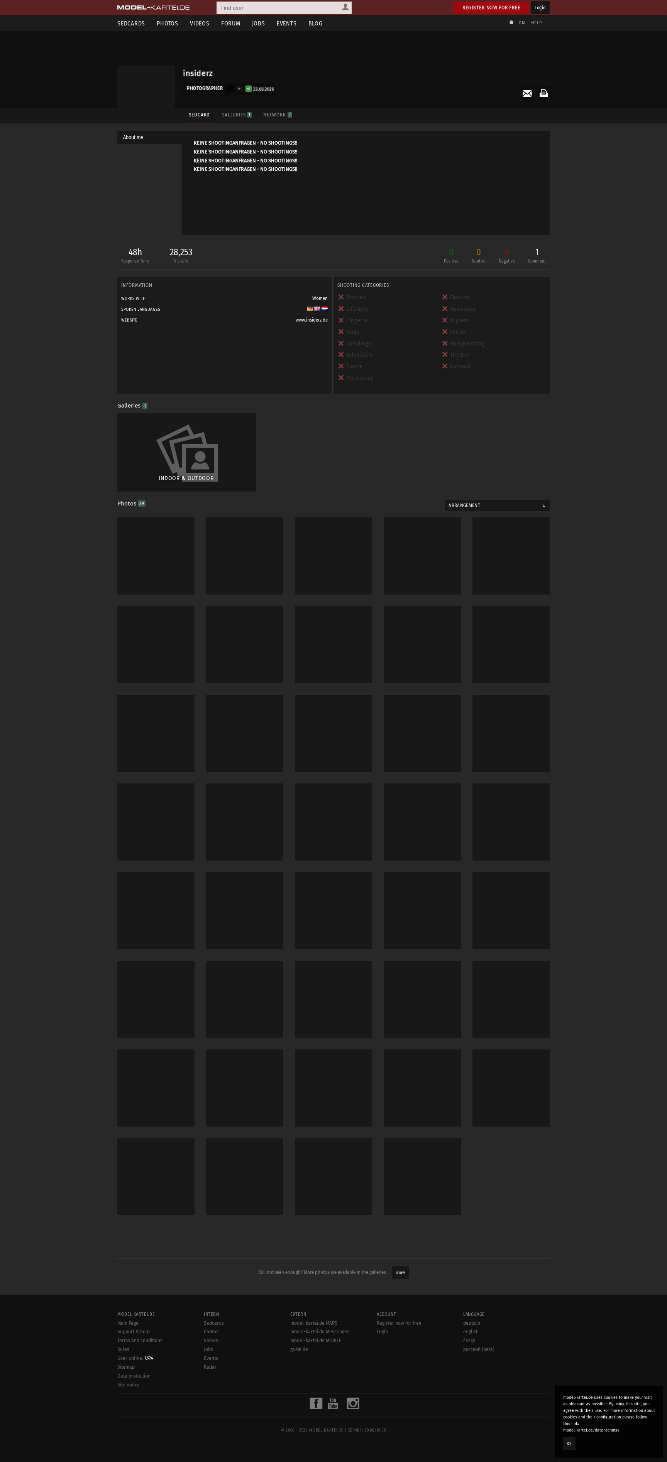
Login (540, 7)
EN (522, 22)
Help (536, 22)
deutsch (471, 1323)
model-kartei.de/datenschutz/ (591, 1430)
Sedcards (131, 23)
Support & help (133, 1331)
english (471, 1331)
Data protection (134, 1376)
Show (400, 1272)
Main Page (128, 1323)
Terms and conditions (140, 1340)
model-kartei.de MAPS (313, 1323)
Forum (230, 23)
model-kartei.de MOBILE (316, 1340)
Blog (315, 23)
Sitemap (126, 1367)
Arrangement (464, 505)
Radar (210, 1367)
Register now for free (491, 7)
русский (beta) (478, 1349)
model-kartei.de (326, 1430)
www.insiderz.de (312, 320)
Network (276, 115)
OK (569, 1443)
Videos (200, 23)
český (469, 1340)
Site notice (128, 1385)
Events (287, 23)
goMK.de (299, 1349)
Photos (167, 23)
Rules (123, 1349)
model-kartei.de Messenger (319, 1331)
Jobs (258, 23)
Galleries (236, 115)
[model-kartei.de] (153, 7)
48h (135, 255)
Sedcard (199, 115)
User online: (135, 1358)
